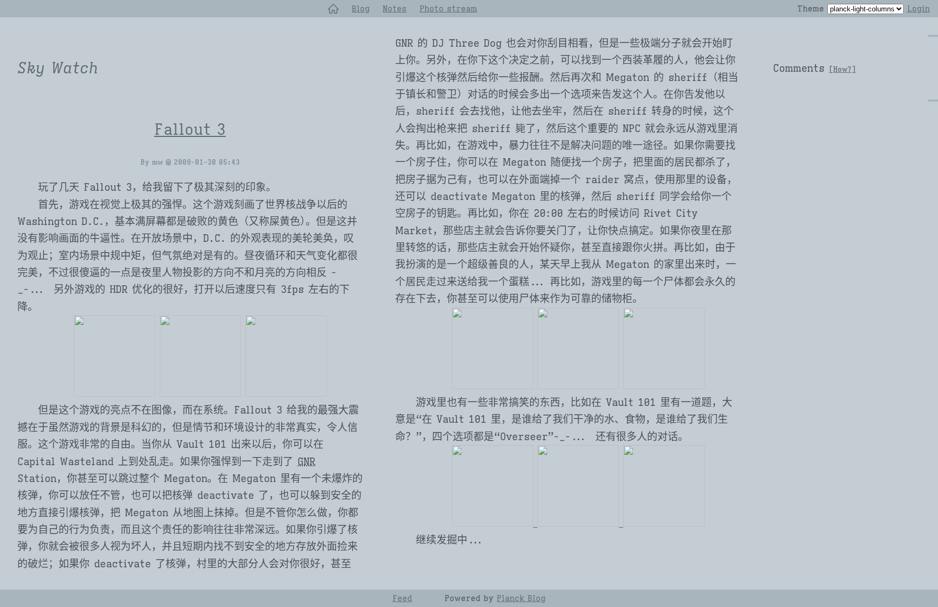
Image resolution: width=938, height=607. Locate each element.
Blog (361, 8)
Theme (810, 8)
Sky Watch (57, 68)
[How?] (842, 69)
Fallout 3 (190, 129)
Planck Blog (521, 598)
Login (918, 8)
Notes (395, 8)
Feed (402, 598)
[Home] (333, 8)
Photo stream (448, 8)
